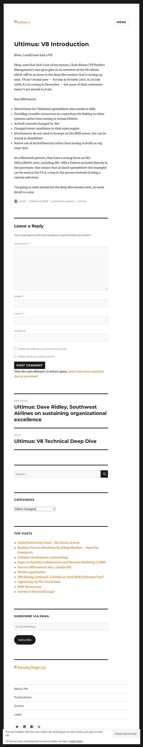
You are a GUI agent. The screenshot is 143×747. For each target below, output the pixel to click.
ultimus (82, 201)
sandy (22, 201)
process (70, 201)
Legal (18, 714)
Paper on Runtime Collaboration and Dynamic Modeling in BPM (62, 562)
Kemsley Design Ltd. (32, 667)
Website (20, 330)
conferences (58, 201)
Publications (22, 697)
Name (19, 296)
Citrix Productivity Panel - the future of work (49, 542)
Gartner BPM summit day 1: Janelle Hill (44, 567)
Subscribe (25, 640)
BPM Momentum (29, 586)
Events (19, 706)
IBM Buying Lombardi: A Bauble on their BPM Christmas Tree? (61, 577)
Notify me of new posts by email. (36, 356)
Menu (121, 22)
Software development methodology (43, 557)
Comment (22, 243)
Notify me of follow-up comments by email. (42, 348)
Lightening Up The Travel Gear (39, 582)
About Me (21, 688)
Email (19, 313)
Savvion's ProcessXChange (36, 591)
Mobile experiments (32, 572)
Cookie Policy (76, 741)
